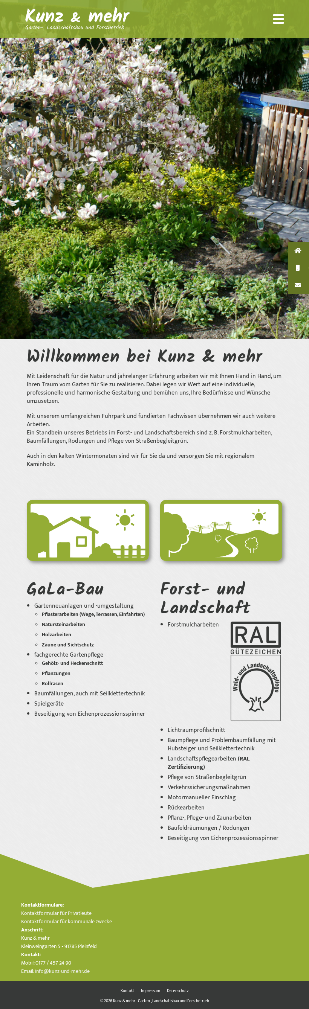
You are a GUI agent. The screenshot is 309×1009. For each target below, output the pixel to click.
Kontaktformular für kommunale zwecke (66, 921)
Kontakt (127, 991)
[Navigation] (278, 19)
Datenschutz (178, 991)
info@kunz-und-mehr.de (62, 971)
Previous (8, 169)
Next (301, 169)
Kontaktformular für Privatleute (56, 913)
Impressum (150, 991)
